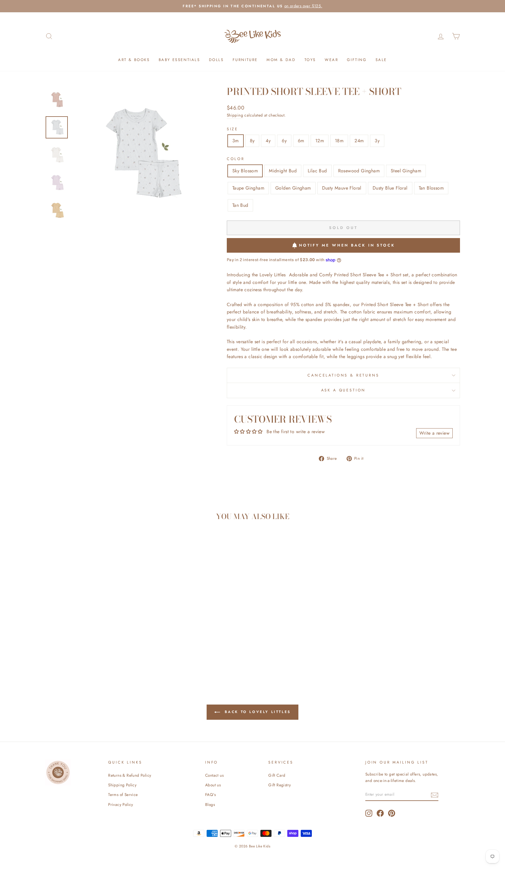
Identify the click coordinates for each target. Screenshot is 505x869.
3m (235, 140)
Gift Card (277, 775)
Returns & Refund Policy (129, 775)
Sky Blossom (245, 170)
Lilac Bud (317, 170)
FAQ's (210, 794)
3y (377, 140)
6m (301, 140)
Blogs (210, 804)
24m (359, 140)
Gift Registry (279, 785)
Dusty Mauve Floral (342, 188)
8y (252, 140)
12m (319, 140)
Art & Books (134, 60)
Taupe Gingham (248, 188)
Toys (310, 60)
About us (213, 785)
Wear (331, 60)
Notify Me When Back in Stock (347, 245)
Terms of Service (123, 794)
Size (232, 129)
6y (284, 140)
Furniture (245, 60)
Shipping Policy (122, 785)
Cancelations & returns (343, 375)
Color (236, 159)
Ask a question (343, 390)
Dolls (216, 60)
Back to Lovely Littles (256, 711)
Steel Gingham (406, 170)
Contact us (214, 775)
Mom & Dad (281, 60)
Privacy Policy (120, 804)
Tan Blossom (431, 188)
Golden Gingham (293, 188)
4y (268, 140)
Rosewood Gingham (359, 170)
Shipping (235, 115)
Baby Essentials (179, 60)
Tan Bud (240, 205)
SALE (381, 60)
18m (339, 140)
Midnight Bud (283, 170)
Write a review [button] (434, 433)
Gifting (356, 60)
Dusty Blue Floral (390, 188)
